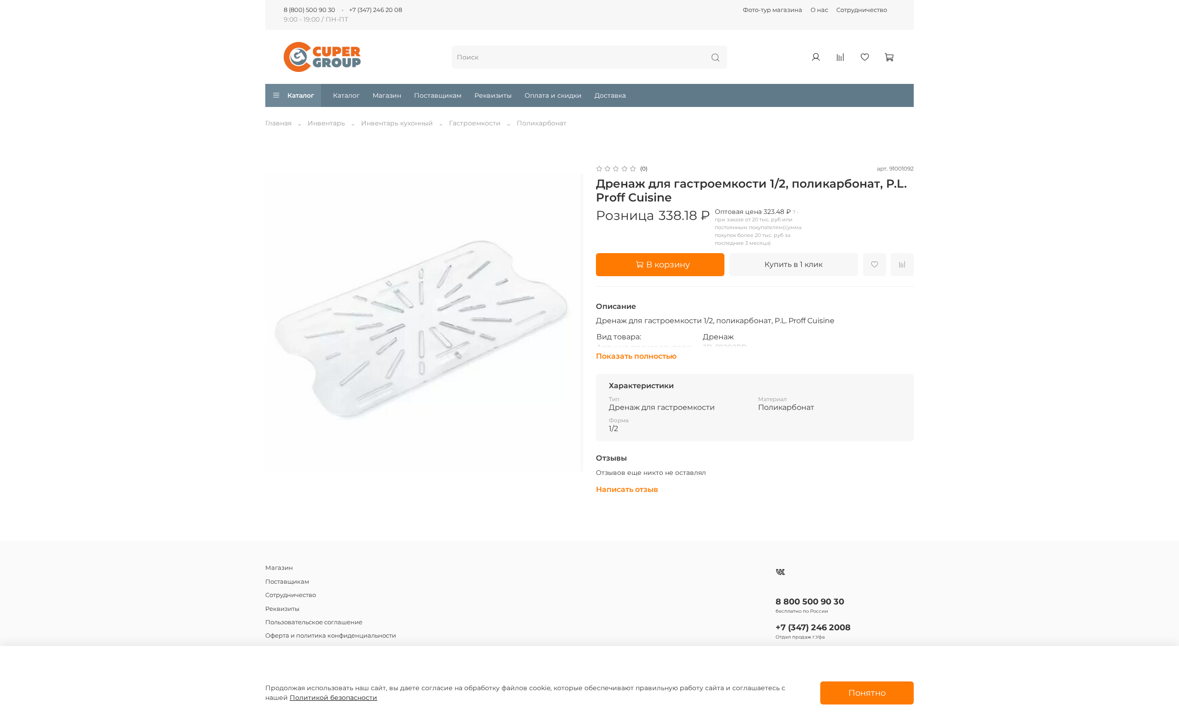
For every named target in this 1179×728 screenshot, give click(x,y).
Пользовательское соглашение (313, 622)
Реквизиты (493, 95)
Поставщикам (437, 95)
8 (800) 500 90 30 (309, 9)
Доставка (610, 95)
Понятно (867, 693)
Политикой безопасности (333, 697)
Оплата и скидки (553, 95)
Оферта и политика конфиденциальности (330, 635)
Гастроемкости (475, 123)
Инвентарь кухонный (397, 123)
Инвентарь (326, 123)
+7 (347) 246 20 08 (375, 9)
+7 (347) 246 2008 (813, 627)
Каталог (300, 95)
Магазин (387, 95)
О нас (819, 9)
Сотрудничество (861, 9)
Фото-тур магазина (772, 9)
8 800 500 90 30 (810, 601)
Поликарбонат (541, 123)
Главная (278, 123)
